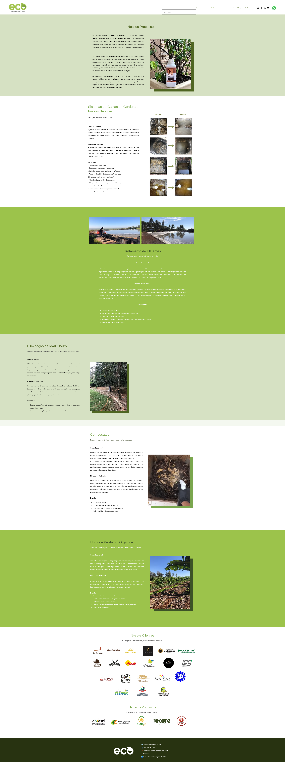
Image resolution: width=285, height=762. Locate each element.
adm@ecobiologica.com (152, 744)
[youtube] (268, 8)
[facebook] (261, 8)
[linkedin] (265, 8)
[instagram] (258, 8)
